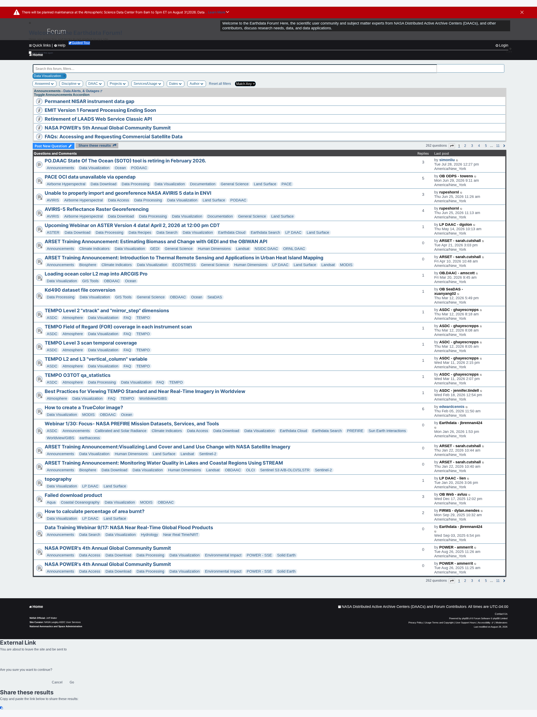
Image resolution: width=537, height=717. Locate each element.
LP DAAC (293, 232)
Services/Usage (146, 83)
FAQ (127, 318)
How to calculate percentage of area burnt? (95, 511)
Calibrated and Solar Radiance (120, 431)
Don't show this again (42, 53)
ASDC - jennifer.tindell (459, 390)
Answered (43, 83)
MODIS (346, 265)
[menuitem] (402, 607)
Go (72, 682)
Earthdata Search (265, 232)
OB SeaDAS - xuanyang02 (448, 291)
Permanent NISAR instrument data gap (89, 101)
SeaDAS (214, 297)
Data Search (166, 232)
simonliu (447, 160)
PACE (287, 184)
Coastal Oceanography (80, 502)
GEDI (154, 249)
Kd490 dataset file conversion (80, 290)
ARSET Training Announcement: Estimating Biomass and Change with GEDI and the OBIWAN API (156, 241)
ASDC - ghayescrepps (459, 310)
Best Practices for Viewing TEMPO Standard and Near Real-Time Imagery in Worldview (145, 391)
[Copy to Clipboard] (1, 708)
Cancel (57, 682)
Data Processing (135, 184)
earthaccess (90, 438)
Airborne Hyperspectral (66, 184)
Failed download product (73, 495)
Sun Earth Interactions (387, 431)
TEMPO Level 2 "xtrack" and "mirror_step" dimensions (107, 310)
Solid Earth (286, 555)
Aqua (51, 502)
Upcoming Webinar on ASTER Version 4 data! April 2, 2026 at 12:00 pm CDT (132, 225)
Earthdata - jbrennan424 (460, 423)
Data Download (103, 184)
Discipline (69, 83)
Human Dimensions (214, 249)
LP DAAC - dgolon (455, 224)
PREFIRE (355, 431)
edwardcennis (451, 407)
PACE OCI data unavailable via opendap (90, 177)
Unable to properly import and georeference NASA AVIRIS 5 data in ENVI (128, 193)
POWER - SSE (259, 555)
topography (58, 479)
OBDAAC (112, 281)
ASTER (53, 232)
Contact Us (501, 614)
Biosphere (87, 265)
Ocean (120, 168)
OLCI (250, 470)
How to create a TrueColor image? (84, 407)
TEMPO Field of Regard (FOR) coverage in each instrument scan (118, 327)
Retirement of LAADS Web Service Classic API (98, 119)
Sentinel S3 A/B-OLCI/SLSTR (285, 470)
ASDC (52, 318)
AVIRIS (53, 200)
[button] (452, 145)
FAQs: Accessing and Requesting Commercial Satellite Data (113, 137)
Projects (116, 83)
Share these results (94, 146)
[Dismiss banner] (522, 12)
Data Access (118, 200)
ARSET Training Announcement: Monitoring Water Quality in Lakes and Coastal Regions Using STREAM (164, 463)
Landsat (242, 249)
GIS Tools (90, 281)
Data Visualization (94, 168)
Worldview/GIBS (153, 398)
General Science (235, 184)
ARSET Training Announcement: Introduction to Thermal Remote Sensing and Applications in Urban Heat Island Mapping (184, 258)
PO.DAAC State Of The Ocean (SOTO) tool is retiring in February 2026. (125, 161)
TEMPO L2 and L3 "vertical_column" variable (96, 359)
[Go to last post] (457, 160)
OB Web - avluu (453, 494)
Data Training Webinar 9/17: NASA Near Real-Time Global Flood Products (129, 527)
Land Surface (265, 184)
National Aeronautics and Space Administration (56, 626)
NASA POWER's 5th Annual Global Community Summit (108, 128)
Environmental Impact (223, 555)
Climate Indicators (94, 249)
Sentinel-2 (207, 454)
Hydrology (149, 535)
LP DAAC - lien (452, 478)
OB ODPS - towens (456, 176)
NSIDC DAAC (266, 249)
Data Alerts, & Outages (81, 91)
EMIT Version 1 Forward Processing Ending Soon (100, 110)
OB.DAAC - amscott (457, 273)
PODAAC (139, 168)
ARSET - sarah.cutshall (460, 241)
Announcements (60, 168)
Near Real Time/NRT (180, 535)
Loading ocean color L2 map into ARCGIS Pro (96, 274)
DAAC (93, 83)
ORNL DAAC (294, 249)
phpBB (465, 618)
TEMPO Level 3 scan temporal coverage (91, 343)
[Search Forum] (501, 66)
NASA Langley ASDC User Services (62, 622)
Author (195, 83)
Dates (174, 83)
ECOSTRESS (184, 265)
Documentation (202, 184)
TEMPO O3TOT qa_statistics (78, 375)
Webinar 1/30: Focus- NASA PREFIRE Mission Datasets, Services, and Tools (132, 424)
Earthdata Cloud (231, 232)
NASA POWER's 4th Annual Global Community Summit (108, 548)
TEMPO (143, 318)
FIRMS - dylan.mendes (459, 510)
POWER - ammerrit (456, 547)
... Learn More (215, 12)
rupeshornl (449, 192)
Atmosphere (73, 318)
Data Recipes (140, 232)
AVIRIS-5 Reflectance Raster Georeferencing (97, 209)
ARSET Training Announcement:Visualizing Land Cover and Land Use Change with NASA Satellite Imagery (167, 447)
